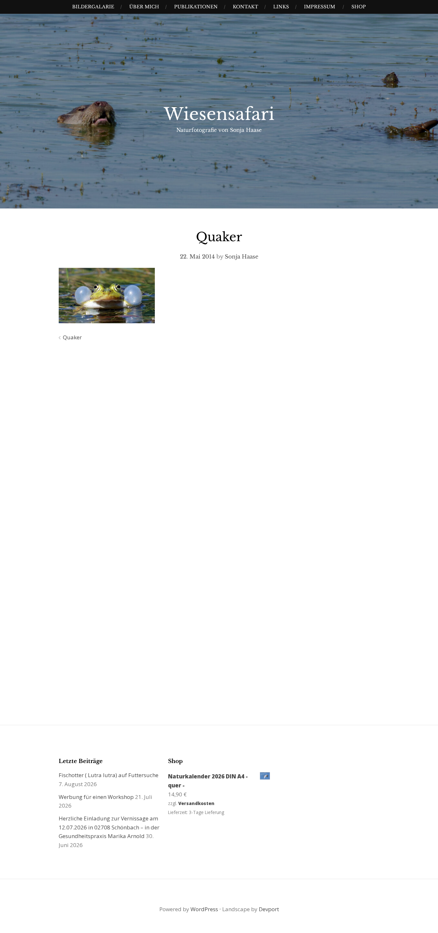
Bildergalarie (93, 7)
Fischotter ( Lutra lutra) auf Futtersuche (108, 775)
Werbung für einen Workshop (96, 797)
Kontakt (245, 7)
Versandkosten (196, 803)
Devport (269, 909)
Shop (358, 7)
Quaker (72, 337)
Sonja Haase (241, 256)
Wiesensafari (219, 114)
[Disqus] (219, 438)
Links (281, 7)
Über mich (144, 7)
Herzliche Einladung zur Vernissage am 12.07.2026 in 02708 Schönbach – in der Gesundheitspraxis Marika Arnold (109, 827)
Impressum (319, 7)
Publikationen (196, 7)
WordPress (204, 909)
